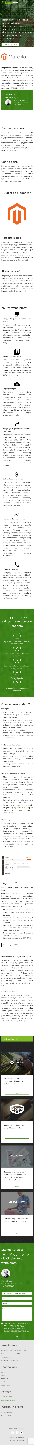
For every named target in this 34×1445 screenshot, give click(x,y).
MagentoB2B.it (19, 808)
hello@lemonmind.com (8, 1400)
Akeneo (3, 1375)
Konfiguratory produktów (9, 1360)
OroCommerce (6, 1382)
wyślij (17, 1337)
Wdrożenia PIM (6, 1357)
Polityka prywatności (17, 1438)
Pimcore (4, 1372)
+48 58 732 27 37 (6, 1397)
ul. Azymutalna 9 (6, 1412)
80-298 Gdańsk (6, 1415)
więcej (17, 1093)
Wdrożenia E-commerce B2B (10, 1354)
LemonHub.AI (5, 1385)
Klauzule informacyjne (17, 1440)
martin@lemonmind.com (22, 103)
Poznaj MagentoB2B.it (10, 945)
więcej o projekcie (17, 1074)
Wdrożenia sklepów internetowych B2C (13, 1351)
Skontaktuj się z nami (10, 44)
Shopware (4, 1378)
